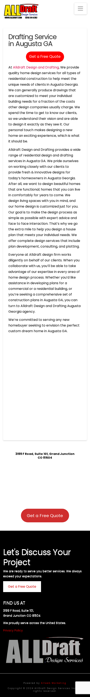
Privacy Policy (13, 630)
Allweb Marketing (53, 683)
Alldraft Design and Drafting (36, 67)
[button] (80, 8)
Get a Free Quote (44, 56)
